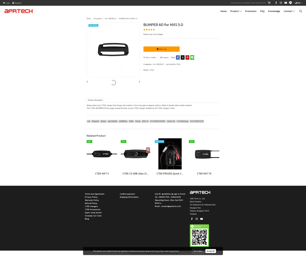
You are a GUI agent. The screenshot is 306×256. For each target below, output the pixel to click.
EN (299, 2)
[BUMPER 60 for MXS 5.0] (113, 50)
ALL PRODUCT (159, 64)
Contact (288, 11)
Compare (165, 57)
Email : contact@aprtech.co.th (168, 206)
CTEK (152, 70)
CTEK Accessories (92, 209)
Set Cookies (198, 251)
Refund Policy (91, 203)
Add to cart (162, 49)
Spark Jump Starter (93, 212)
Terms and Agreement (94, 193)
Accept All (211, 251)
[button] (300, 11)
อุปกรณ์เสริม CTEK (173, 64)
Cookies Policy (174, 251)
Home (224, 11)
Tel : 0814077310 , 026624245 (168, 197)
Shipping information (129, 197)
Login (7, 3)
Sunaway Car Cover (93, 215)
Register (18, 3)
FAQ (262, 11)
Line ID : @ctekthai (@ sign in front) (170, 193)
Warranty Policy (92, 200)
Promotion (251, 11)
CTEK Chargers (91, 206)
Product (234, 11)
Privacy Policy (91, 197)
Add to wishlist (150, 57)
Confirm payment (127, 193)
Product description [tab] (95, 100)
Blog (87, 218)
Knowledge (274, 11)
